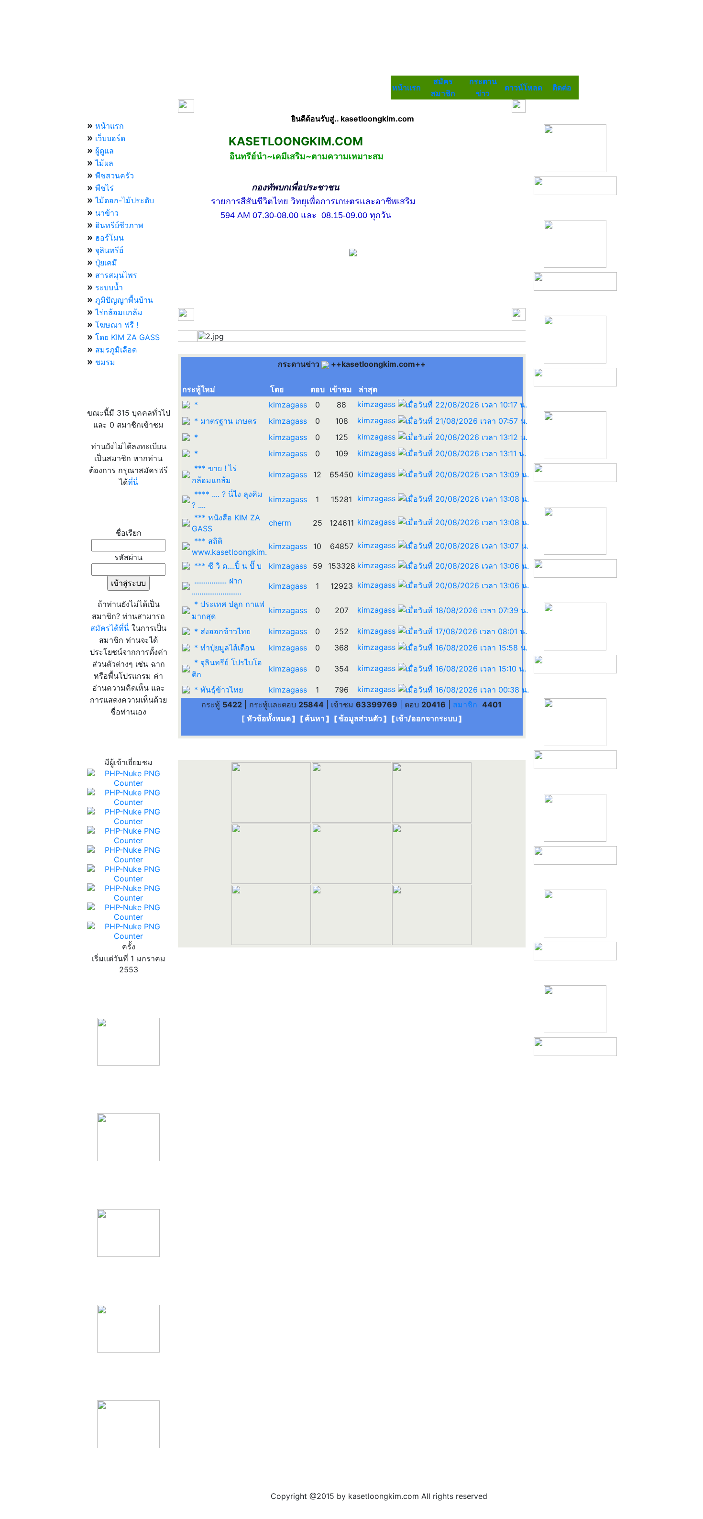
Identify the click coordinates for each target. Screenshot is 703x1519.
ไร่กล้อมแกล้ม (119, 312)
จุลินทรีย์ (109, 250)
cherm (280, 523)
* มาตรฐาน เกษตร (225, 421)
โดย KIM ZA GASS (127, 337)
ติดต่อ (561, 87)
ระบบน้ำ (109, 287)
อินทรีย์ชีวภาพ (119, 225)
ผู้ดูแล (104, 150)
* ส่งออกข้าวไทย (222, 631)
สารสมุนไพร (116, 275)
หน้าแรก (406, 87)
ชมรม (105, 362)
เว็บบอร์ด (110, 138)
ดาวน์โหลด (523, 87)
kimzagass (288, 404)
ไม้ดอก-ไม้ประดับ (124, 200)
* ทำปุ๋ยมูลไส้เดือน (224, 647)
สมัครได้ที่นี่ (109, 628)
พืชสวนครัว (114, 175)
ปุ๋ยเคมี (106, 262)
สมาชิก (466, 704)
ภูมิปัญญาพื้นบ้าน (124, 300)
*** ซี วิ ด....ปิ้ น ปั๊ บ (228, 566)
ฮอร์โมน (109, 237)
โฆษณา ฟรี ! (116, 325)
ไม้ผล (104, 163)
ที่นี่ (133, 482)
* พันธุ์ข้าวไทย (218, 689)
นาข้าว (107, 213)
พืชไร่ (104, 188)
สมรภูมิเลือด (116, 349)
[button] (204, 336)
